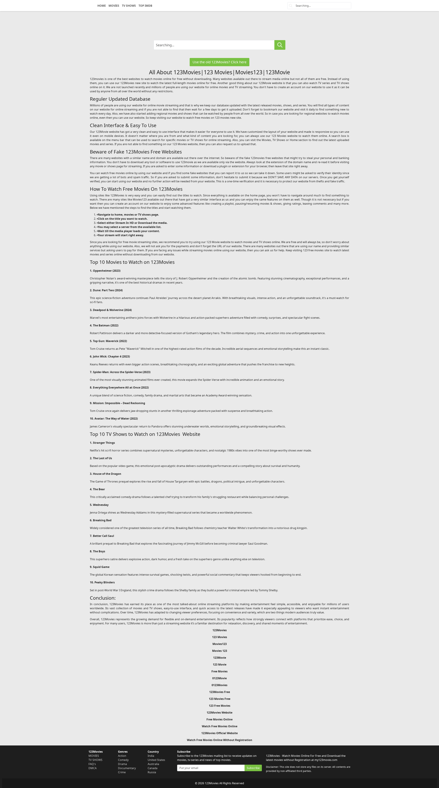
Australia (153, 764)
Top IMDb (145, 6)
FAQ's (92, 764)
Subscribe (253, 768)
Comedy (123, 760)
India (151, 756)
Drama (122, 764)
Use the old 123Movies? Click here (219, 62)
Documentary (127, 768)
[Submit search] (279, 45)
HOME (101, 6)
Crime (122, 772)
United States (156, 760)
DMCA (92, 768)
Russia (152, 772)
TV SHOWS (129, 6)
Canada (152, 768)
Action (122, 756)
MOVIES (114, 6)
